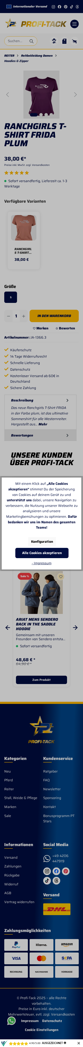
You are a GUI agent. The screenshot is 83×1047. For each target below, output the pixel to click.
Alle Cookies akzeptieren (42, 553)
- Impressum (42, 563)
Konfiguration (42, 541)
